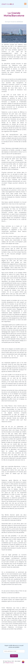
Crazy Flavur (8, 4)
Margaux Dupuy (9, 662)
